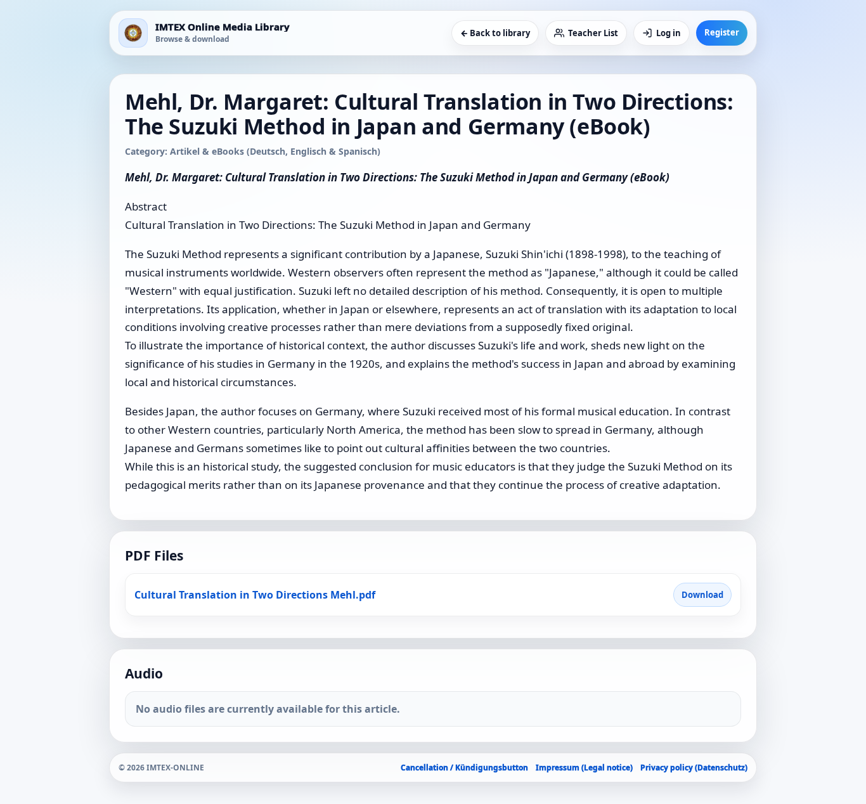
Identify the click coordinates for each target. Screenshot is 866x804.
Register (721, 32)
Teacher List (593, 33)
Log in (668, 33)
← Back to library (495, 33)
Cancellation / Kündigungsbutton (464, 767)
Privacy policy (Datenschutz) (693, 767)
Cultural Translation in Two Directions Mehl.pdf (254, 595)
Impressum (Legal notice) (584, 767)
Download (702, 594)
